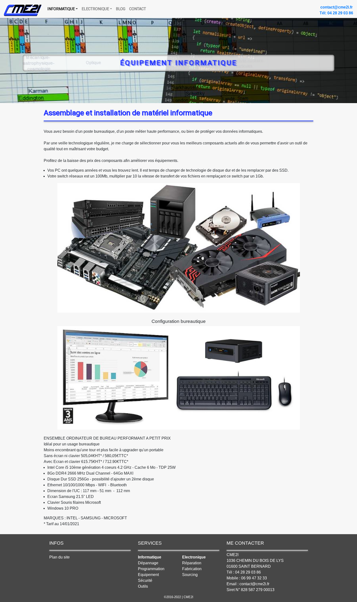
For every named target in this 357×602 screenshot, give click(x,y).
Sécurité (145, 580)
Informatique (149, 557)
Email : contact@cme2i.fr (248, 584)
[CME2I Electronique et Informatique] (23, 10)
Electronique (194, 557)
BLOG (120, 9)
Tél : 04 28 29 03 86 (244, 572)
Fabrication (192, 569)
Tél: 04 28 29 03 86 (336, 13)
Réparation (191, 563)
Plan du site (59, 557)
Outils (143, 586)
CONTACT (137, 9)
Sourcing (190, 575)
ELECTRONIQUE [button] (95, 9)
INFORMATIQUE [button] (61, 9)
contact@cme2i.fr (336, 7)
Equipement (148, 575)
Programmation (151, 569)
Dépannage (148, 563)
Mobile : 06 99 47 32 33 (247, 578)
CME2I (232, 555)
